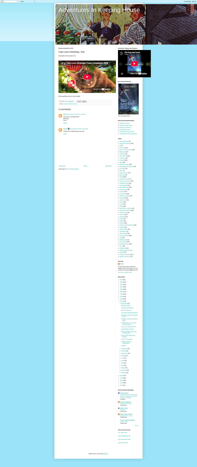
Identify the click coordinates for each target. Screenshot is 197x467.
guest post (122, 175)
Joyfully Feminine (123, 442)
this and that (123, 242)
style (121, 237)
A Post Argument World (126, 403)
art (120, 145)
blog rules (122, 147)
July (122, 358)
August (123, 356)
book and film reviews (126, 149)
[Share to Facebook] (84, 101)
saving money (123, 229)
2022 (121, 289)
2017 (121, 301)
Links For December (126, 339)
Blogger (106, 453)
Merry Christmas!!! (126, 310)
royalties (122, 227)
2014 (121, 380)
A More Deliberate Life (124, 436)
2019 (121, 296)
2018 (121, 299)
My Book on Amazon (125, 127)
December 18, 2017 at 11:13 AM (76, 114)
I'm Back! (123, 345)
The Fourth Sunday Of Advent (129, 312)
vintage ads (123, 248)
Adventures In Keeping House (99, 9)
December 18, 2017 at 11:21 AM (79, 129)
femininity (122, 168)
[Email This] (78, 101)
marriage (122, 198)
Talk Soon (122, 409)
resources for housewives (127, 225)
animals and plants (67, 103)
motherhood (123, 200)
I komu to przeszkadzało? (127, 420)
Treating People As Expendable (126, 342)
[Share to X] (82, 101)
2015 (121, 378)
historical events (124, 183)
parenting (122, 214)
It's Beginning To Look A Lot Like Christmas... (128, 323)
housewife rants (124, 187)
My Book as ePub (124, 123)
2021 (121, 291)
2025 (121, 282)
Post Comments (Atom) (72, 169)
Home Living (123, 408)
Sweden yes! (123, 239)
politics (121, 221)
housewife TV (123, 189)
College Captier (124, 421)
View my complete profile (125, 272)
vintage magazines (125, 250)
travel (121, 246)
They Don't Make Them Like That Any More (129, 332)
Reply (65, 123)
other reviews (123, 212)
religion (122, 223)
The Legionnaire (122, 432)
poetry (121, 219)
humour (75, 103)
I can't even (123, 193)
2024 (121, 284)
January (123, 372)
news (121, 206)
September (124, 353)
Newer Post (62, 166)
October (123, 351)
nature (121, 204)
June (122, 360)
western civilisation (125, 254)
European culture (124, 164)
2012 (121, 385)
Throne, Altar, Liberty (126, 414)
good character (124, 173)
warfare (122, 252)
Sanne (65, 129)
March (123, 368)
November (124, 348)
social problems (124, 235)
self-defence (123, 231)
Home (85, 166)
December (124, 303)
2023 (121, 287)
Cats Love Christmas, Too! (128, 326)
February (124, 370)
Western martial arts (125, 256)
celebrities (122, 154)
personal (122, 216)
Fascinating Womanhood (126, 166)
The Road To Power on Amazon (128, 134)
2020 (121, 294)
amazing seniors (124, 141)
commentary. (123, 156)
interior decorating (125, 196)
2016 (121, 375)
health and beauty (125, 179)
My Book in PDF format (126, 125)
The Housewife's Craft (124, 439)
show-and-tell (123, 233)
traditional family (124, 244)
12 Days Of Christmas (127, 308)
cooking (122, 160)
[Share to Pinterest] (86, 101)
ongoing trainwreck (125, 210)
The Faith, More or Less (126, 415)
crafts (121, 162)
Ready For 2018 (125, 305)
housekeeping (124, 185)
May (122, 363)
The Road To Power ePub (127, 131)
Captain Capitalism (125, 402)
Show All (137, 425)
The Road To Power (125, 129)
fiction (121, 170)
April (122, 365)
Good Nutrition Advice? (127, 329)
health (121, 177)
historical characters (125, 181)
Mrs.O (65, 114)
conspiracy (123, 158)
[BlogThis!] (80, 101)
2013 (121, 383)
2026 (121, 279)
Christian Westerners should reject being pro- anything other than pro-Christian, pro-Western (128, 396)
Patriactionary (124, 393)
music (121, 202)
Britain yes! (123, 152)
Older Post (108, 166)
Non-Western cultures (126, 208)
